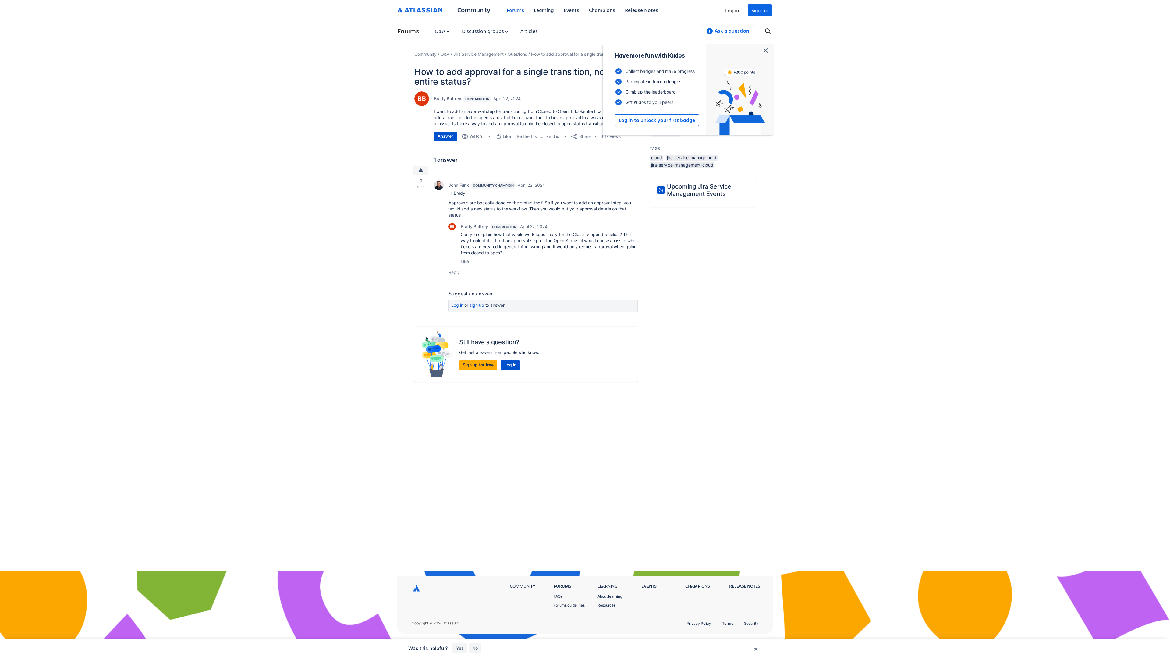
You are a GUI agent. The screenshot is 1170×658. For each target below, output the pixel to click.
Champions (602, 10)
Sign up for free (478, 364)
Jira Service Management (478, 54)
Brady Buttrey (447, 98)
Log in (732, 10)
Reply (454, 272)
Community (474, 9)
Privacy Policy (698, 623)
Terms (727, 623)
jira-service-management (691, 157)
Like (465, 261)
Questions (517, 54)
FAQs (558, 596)
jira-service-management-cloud (682, 165)
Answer (445, 136)
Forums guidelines (569, 605)
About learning (609, 596)
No (475, 648)
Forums (515, 10)
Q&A (440, 31)
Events (571, 10)
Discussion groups (483, 31)
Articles (528, 31)
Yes (460, 648)
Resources (606, 605)
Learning (544, 10)
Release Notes (641, 10)
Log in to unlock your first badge (657, 120)
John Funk (458, 185)
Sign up (759, 10)
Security (751, 623)
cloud (656, 157)
